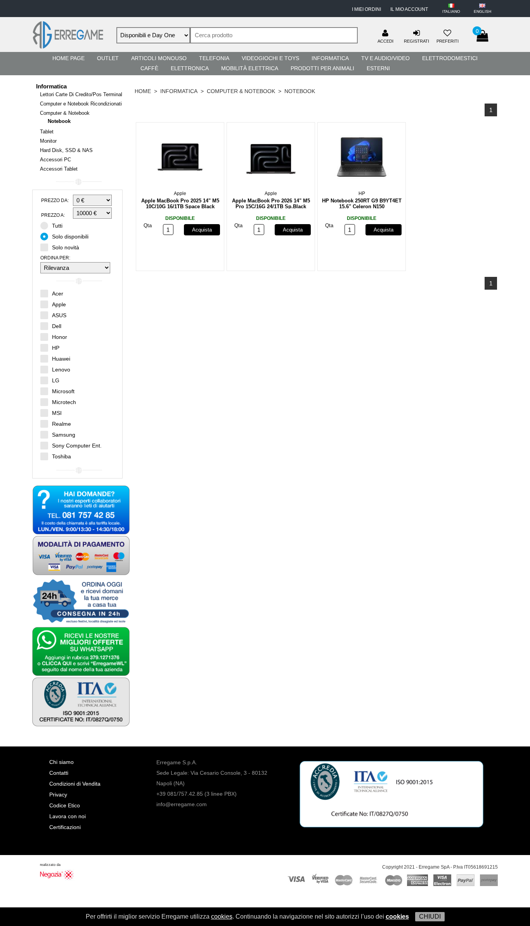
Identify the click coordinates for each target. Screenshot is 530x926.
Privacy (58, 794)
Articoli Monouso (159, 58)
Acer (57, 293)
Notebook (59, 121)
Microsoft (63, 391)
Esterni (378, 68)
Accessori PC (55, 159)
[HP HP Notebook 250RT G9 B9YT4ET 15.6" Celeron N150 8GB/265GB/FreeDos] (361, 158)
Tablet (47, 132)
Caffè (149, 68)
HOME (143, 91)
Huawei (61, 359)
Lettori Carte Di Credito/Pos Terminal (81, 94)
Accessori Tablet (59, 169)
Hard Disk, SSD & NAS (66, 150)
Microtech (64, 402)
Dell (56, 326)
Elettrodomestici (450, 58)
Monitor (48, 141)
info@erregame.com (181, 804)
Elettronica (190, 68)
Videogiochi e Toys (270, 58)
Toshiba (61, 456)
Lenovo (61, 369)
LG (55, 380)
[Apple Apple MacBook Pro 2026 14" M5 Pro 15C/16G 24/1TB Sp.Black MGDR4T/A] (271, 158)
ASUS (59, 315)
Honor (59, 337)
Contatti (58, 773)
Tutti (57, 226)
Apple (59, 304)
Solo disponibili (70, 236)
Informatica (330, 58)
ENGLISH (482, 11)
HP (55, 348)
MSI (57, 413)
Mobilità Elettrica (249, 68)
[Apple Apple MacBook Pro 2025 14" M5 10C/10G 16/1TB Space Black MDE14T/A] (180, 158)
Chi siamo (61, 762)
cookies (221, 916)
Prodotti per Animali (322, 68)
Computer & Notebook (65, 113)
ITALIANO (451, 11)
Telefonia (214, 58)
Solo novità (65, 247)
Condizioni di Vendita (74, 784)
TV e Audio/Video (385, 58)
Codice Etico (64, 805)
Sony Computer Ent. (77, 445)
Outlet (108, 58)
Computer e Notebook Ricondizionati (81, 104)
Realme (61, 424)
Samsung (63, 435)
